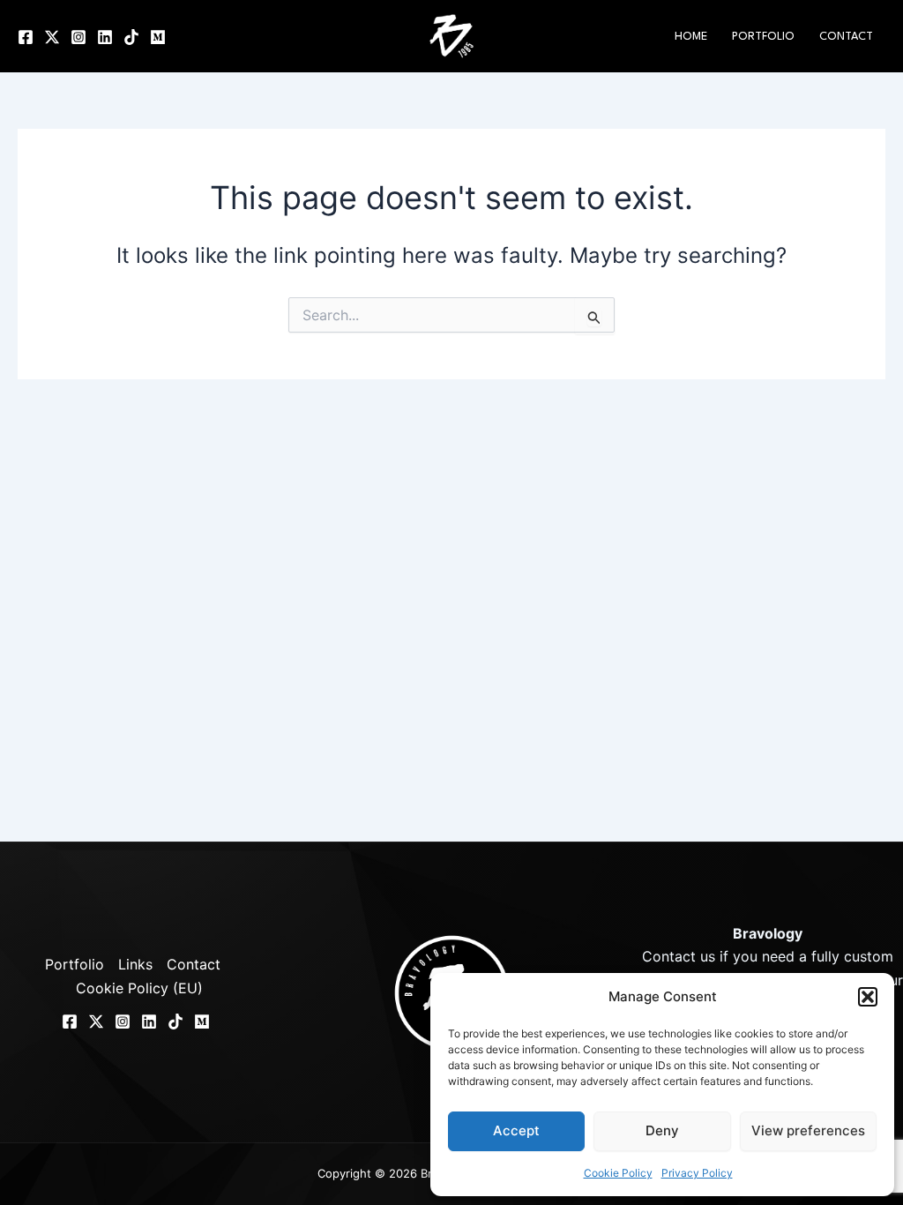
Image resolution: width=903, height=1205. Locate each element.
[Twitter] (52, 37)
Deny (662, 1130)
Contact (846, 36)
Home (691, 36)
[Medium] (158, 37)
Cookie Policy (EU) (139, 988)
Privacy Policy (697, 1172)
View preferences (808, 1130)
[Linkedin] (105, 37)
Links (135, 964)
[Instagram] (78, 37)
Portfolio (763, 36)
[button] (868, 997)
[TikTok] (131, 37)
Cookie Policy (618, 1172)
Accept (516, 1130)
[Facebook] (26, 37)
